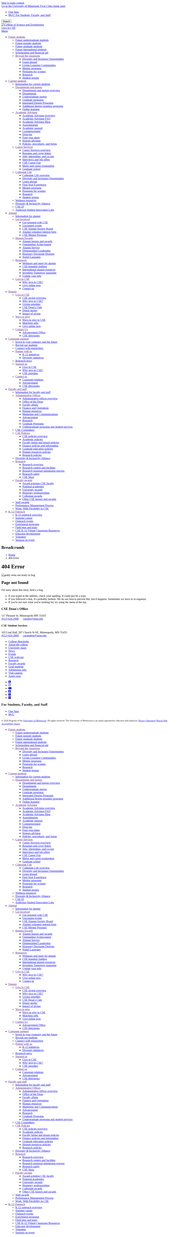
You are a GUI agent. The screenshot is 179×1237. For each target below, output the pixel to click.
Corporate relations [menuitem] (32, 379)
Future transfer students (28, 735)
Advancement (30, 1075)
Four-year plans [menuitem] (31, 137)
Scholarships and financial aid (31, 745)
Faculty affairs (30, 1097)
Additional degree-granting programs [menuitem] (42, 106)
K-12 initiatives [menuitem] (30, 354)
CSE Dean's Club (32, 999)
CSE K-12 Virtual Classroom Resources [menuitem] (37, 530)
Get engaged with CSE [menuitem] (35, 222)
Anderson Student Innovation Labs (34, 902)
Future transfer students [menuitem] (28, 43)
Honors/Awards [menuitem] (24, 238)
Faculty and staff (17, 1081)
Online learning (31, 801)
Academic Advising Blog (36, 814)
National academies (33, 1179)
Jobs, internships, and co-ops (38, 848)
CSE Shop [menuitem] (28, 477)
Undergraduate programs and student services (47, 1119)
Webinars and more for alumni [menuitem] (39, 263)
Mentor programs (31, 760)
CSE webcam (16, 657)
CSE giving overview (34, 990)
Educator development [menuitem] (27, 533)
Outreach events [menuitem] (24, 521)
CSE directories (31, 1028)
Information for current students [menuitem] (32, 84)
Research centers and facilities (38, 1160)
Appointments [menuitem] (30, 124)
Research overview (33, 1157)
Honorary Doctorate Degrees (38, 946)
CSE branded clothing (34, 959)
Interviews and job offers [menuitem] (36, 159)
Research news (23, 1053)
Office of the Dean (32, 1094)
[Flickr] (9, 697)
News (11, 650)
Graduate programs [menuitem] (33, 99)
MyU (11, 714)
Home (11, 554)
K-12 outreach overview (28, 1207)
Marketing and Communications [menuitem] (40, 414)
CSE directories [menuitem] (31, 335)
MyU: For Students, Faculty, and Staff (29, 15)
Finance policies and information (40, 1138)
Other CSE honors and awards (39, 1191)
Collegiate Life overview (36, 867)
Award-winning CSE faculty (38, 1175)
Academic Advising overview (38, 808)
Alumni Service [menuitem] (31, 247)
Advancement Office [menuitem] (33, 332)
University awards (32, 1182)
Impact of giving (31, 1006)
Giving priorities (31, 996)
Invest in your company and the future (36, 1034)
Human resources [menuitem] (32, 411)
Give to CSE (8, 27)
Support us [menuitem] (21, 363)
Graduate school (31, 861)
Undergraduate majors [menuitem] (34, 96)
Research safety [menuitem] (31, 473)
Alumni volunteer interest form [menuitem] (39, 231)
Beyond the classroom (27, 748)
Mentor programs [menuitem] (31, 68)
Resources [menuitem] (21, 260)
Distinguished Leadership (36, 943)
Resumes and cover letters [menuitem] (36, 153)
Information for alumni (27, 908)
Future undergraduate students (32, 732)
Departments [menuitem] (29, 93)
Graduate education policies (37, 1141)
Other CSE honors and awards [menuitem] (39, 499)
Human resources (32, 1103)
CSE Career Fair (31, 855)
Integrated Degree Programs (37, 795)
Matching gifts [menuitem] (30, 323)
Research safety (31, 1166)
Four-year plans (31, 830)
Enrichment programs (27, 1216)
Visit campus (15, 672)
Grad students (16, 666)
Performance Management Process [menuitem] (34, 505)
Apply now (14, 676)
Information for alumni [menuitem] (27, 216)
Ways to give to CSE (33, 1012)
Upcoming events (32, 918)
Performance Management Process (34, 1197)
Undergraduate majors (34, 789)
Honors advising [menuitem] (31, 140)
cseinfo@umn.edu (33, 618)
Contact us (28, 981)
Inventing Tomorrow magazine (39, 965)
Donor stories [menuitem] (29, 310)
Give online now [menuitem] (31, 285)
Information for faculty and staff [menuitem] (33, 392)
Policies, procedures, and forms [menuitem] (39, 143)
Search (6, 21)
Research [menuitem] (27, 74)
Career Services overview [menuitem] (36, 150)
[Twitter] (9, 694)
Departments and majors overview (41, 782)
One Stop (13, 11)
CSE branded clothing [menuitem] (34, 266)
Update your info (31, 968)
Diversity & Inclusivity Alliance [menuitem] (32, 203)
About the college (18, 644)
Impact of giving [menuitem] (31, 313)
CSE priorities (30, 1065)
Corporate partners (18, 1031)
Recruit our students (26, 1037)
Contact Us (21, 1021)
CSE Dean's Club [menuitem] (32, 307)
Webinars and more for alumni (39, 955)
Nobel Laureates (31, 949)
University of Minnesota (34, 720)
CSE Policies (22, 1125)
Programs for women (34, 764)
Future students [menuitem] (16, 36)
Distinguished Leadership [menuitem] (36, 250)
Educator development (27, 1226)
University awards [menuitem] (32, 489)
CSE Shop (28, 1169)
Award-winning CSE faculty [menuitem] (38, 483)
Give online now (31, 977)
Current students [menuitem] (17, 80)
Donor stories (29, 1003)
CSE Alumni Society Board (37, 921)
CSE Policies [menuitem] (22, 433)
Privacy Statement (147, 720)
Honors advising (31, 833)
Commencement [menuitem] (31, 131)
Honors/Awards (24, 930)
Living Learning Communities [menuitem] (39, 65)
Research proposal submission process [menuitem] (43, 470)
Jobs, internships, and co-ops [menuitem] (38, 156)
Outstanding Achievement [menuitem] (36, 244)
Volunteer (20, 1229)
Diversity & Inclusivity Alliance (32, 896)
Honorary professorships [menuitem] (35, 492)
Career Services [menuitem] (24, 146)
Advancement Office (33, 1025)
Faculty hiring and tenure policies (40, 1135)
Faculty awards (16, 663)
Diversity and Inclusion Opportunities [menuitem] (43, 58)
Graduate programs (33, 792)
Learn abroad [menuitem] (29, 62)
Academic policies (32, 1131)
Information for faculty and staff (33, 1084)
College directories (18, 641)
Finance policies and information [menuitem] (40, 445)
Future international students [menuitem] (30, 49)
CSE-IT (19, 899)
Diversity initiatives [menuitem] (33, 357)
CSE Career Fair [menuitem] (31, 162)
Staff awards (22, 1194)
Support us (21, 1056)
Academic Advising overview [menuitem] (38, 115)
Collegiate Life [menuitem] (23, 172)
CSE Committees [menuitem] (24, 429)
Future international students (30, 742)
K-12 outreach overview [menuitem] (28, 514)
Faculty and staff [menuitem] (17, 389)
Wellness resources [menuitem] (25, 200)
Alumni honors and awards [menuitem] (37, 241)
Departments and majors (28, 779)
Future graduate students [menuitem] (28, 46)
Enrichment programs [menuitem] (27, 524)
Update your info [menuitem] (31, 275)
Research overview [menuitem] (33, 464)
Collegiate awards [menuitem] (32, 495)
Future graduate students (28, 738)
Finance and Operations (35, 1100)
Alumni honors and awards (37, 933)
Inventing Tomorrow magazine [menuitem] (39, 272)
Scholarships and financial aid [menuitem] (31, 52)
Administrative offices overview (40, 1091)
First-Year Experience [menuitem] (34, 184)
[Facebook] (9, 691)
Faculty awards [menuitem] (23, 480)
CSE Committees (24, 1122)
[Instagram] (9, 685)
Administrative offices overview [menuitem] (40, 398)
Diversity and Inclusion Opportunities (43, 751)
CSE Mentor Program (34, 927)
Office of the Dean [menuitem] (32, 401)
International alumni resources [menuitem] (38, 269)
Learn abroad (29, 754)
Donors (12, 984)
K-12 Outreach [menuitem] (16, 511)
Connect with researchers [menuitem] (29, 348)
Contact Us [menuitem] (21, 329)
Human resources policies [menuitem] (36, 451)
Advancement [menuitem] (30, 382)
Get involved (22, 911)
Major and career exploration (38, 858)
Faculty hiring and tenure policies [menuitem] (40, 442)
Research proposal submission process (43, 1163)
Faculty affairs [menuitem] (30, 404)
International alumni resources (38, 962)
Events (12, 654)
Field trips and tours (26, 1219)
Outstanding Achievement (36, 937)
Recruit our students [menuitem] (26, 345)
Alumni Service (31, 940)
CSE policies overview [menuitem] (35, 436)
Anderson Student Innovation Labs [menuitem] (34, 209)
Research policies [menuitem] (32, 455)
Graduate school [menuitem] (31, 169)
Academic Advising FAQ (36, 811)
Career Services (24, 839)
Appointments (30, 817)
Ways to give (22, 1009)
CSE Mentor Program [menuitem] (34, 235)
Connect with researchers (29, 1040)
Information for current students (32, 776)
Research (13, 660)
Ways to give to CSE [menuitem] (33, 319)
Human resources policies (36, 1144)
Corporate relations (32, 1072)
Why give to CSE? (32, 974)
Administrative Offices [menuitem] (27, 395)
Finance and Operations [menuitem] (35, 407)
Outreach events (24, 1213)
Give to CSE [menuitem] (22, 279)
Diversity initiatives (33, 1050)
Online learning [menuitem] (31, 109)
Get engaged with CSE (35, 915)
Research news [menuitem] (23, 360)
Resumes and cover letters (36, 845)
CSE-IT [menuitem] (19, 206)
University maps (17, 647)
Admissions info (17, 669)
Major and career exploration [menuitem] (38, 165)
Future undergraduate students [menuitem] (32, 40)
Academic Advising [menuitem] (26, 112)
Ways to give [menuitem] (22, 316)
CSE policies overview (35, 1128)
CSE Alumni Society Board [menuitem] (37, 228)
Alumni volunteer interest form (39, 924)
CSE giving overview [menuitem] (34, 297)
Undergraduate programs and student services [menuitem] (47, 426)
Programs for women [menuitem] (34, 71)
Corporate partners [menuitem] (18, 338)
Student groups (30, 770)
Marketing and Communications (40, 1106)
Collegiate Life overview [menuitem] (36, 175)
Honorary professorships (35, 1185)
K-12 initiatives (30, 1047)
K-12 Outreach (16, 1204)
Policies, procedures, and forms (39, 836)
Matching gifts (30, 1015)
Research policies (32, 1147)
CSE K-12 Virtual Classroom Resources (37, 1223)
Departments (29, 786)
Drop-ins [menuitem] (27, 134)
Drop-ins (27, 826)
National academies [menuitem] (33, 486)
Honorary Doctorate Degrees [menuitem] (38, 253)
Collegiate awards (32, 1188)
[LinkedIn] (9, 682)
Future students (16, 729)
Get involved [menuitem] (22, 219)
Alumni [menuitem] (12, 213)
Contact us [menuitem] (28, 288)
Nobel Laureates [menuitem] (31, 257)
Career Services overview (36, 842)
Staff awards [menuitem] (22, 502)
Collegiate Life (23, 864)
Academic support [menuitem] (32, 128)
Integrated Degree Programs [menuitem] (37, 102)
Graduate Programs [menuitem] (33, 423)
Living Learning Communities (39, 757)
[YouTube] (10, 688)
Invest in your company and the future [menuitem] (36, 341)
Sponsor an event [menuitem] (24, 540)
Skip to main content (12, 2)
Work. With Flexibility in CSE (32, 1201)
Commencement (31, 823)
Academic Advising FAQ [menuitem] (36, 118)
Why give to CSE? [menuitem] (32, 282)
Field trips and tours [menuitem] (26, 527)
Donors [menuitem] (12, 291)
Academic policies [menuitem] (32, 439)
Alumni (12, 905)
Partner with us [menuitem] (23, 351)
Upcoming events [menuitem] (32, 225)
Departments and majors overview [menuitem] (41, 90)
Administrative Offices (27, 1087)
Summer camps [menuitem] (23, 517)
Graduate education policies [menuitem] (37, 448)
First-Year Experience (34, 877)
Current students (17, 773)
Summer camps (23, 1210)
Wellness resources (25, 893)
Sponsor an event (24, 1232)
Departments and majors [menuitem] (28, 87)
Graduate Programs (33, 1116)
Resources (21, 952)
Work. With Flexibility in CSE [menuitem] (32, 508)
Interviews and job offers (36, 852)
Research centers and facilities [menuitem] (38, 467)
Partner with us (23, 1043)
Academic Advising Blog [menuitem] (36, 121)
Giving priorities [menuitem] (31, 304)
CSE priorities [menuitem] (30, 373)
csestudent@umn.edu (34, 635)
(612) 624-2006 (10, 618)
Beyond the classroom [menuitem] (27, 55)
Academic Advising (26, 804)
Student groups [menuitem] (30, 77)
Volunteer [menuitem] (20, 536)
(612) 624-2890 (10, 635)
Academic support (32, 820)
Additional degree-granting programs (42, 798)
